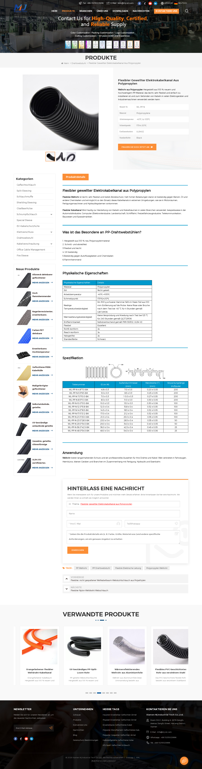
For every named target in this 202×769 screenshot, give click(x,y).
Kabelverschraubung (28, 243)
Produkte (68, 11)
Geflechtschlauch (26, 184)
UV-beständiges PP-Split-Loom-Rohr (79, 671)
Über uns (102, 11)
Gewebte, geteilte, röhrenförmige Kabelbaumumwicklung (42, 443)
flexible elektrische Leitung (128, 568)
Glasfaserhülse (25, 208)
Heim (54, 11)
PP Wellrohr (81, 568)
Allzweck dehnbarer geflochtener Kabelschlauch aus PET (42, 276)
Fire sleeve (22, 255)
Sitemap (129, 757)
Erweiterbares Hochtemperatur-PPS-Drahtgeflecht (41, 350)
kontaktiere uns (166, 11)
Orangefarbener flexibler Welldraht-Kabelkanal (35, 671)
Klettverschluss (25, 232)
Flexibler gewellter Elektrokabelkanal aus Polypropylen (106, 504)
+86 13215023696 (168, 737)
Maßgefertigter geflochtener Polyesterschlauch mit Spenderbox (41, 387)
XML (138, 757)
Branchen (85, 11)
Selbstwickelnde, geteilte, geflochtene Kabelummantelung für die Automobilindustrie (42, 406)
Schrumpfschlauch (27, 214)
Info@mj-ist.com (126, 3)
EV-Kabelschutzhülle (28, 226)
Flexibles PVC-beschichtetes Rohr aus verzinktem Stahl (166, 671)
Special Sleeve (24, 220)
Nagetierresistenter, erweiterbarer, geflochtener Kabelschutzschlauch (42, 313)
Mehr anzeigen (40, 282)
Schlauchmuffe (25, 196)
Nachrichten (141, 11)
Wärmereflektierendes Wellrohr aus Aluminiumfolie (123, 671)
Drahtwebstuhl (25, 237)
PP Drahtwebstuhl (101, 568)
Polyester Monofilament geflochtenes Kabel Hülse (122, 730)
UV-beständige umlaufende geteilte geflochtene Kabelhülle (42, 424)
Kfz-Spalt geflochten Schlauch (116, 745)
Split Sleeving (24, 190)
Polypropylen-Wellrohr (157, 568)
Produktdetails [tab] (75, 177)
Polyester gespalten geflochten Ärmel (119, 735)
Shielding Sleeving (26, 202)
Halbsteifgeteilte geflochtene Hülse (118, 740)
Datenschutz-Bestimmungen (85, 740)
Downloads (120, 11)
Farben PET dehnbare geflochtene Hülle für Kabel (41, 332)
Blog (75, 735)
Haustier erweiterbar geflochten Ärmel (119, 715)
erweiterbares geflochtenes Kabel (117, 725)
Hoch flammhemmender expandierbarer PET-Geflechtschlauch (42, 295)
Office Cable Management (31, 249)
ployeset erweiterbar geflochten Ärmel (119, 720)
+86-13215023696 (95, 3)
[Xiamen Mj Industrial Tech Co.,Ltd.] (20, 8)
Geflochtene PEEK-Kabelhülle (41, 369)
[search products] (186, 10)
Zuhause (77, 715)
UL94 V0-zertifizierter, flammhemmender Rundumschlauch (41, 461)
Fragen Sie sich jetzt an (135, 147)
